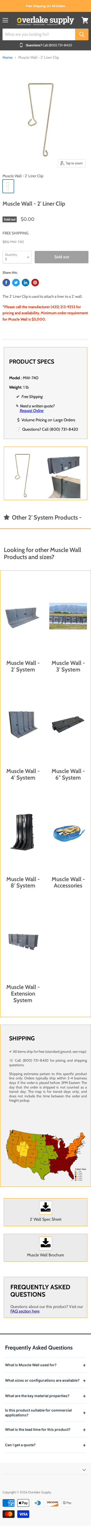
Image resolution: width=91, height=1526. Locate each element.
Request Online (31, 410)
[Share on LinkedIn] (25, 282)
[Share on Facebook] (6, 282)
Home (8, 57)
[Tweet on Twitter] (16, 282)
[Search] (81, 34)
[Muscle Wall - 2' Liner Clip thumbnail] (8, 186)
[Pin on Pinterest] (35, 282)
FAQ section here (24, 1311)
